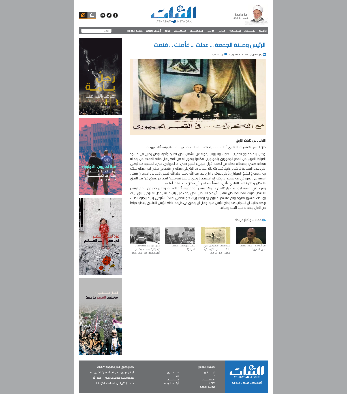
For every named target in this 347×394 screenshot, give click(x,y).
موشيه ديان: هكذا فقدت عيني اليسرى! (253, 247)
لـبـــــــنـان (249, 30)
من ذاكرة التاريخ (218, 54)
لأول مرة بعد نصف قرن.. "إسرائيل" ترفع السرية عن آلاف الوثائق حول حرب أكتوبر (145, 249)
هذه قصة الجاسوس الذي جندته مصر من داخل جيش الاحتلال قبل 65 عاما (217, 249)
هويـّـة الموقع (135, 30)
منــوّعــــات (180, 30)
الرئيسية (263, 30)
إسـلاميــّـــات (196, 30)
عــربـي (221, 30)
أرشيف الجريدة (153, 30)
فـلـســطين (235, 30)
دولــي (210, 30)
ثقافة (167, 30)
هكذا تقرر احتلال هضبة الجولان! (183, 247)
